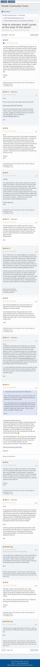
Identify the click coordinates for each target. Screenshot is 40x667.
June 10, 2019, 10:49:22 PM (9, 585)
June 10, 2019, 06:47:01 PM (9, 549)
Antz (6, 40)
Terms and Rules (19, 661)
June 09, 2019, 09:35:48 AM (9, 387)
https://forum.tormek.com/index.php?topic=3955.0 (18, 267)
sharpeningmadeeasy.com (11, 116)
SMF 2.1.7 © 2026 (15, 663)
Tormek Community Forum (14, 6)
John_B (7, 248)
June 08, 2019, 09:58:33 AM (9, 301)
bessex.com (16, 515)
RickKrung (9, 547)
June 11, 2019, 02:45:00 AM (9, 624)
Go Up (3, 650)
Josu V (7, 384)
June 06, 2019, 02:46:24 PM (9, 251)
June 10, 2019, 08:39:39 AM (9, 465)
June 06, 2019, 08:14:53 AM (9, 175)
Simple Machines (25, 663)
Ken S (22, 18)
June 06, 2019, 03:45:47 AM (9, 131)
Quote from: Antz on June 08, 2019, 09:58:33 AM (18, 392)
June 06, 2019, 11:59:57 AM (9, 222)
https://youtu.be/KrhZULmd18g (12, 105)
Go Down (4, 35)
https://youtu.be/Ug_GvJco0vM (12, 447)
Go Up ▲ (26, 661)
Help (12, 661)
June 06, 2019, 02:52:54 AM (9, 94)
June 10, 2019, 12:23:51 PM (9, 502)
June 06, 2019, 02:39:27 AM (11, 43)
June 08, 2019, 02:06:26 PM (9, 340)
